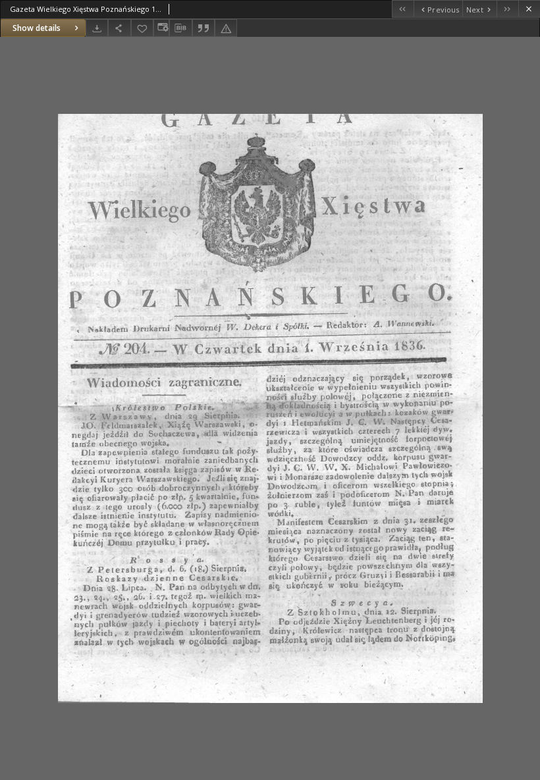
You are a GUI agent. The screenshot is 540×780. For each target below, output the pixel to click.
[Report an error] (226, 28)
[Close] (529, 9)
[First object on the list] (403, 9)
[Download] (97, 28)
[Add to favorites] (142, 28)
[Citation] (203, 28)
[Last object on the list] (507, 9)
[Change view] (161, 28)
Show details (37, 28)
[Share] (119, 28)
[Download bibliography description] (180, 28)
